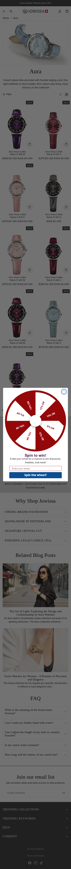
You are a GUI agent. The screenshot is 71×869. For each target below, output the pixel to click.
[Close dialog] (64, 391)
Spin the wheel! (35, 475)
